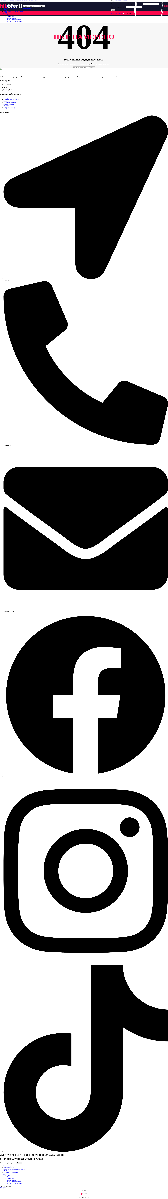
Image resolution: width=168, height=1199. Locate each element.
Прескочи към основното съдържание (26, 0)
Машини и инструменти (14, 21)
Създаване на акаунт (121, 0)
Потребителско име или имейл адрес (127, 4)
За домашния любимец (14, 19)
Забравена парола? (116, 13)
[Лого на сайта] (11, 9)
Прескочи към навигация (7, 0)
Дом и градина (11, 18)
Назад (8, 1175)
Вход (113, 10)
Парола (118, 7)
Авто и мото (10, 16)
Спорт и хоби (11, 15)
